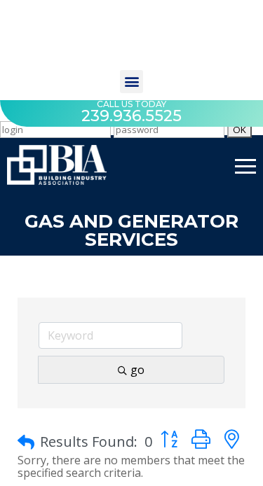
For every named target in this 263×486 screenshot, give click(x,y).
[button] (131, 81)
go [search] (137, 369)
